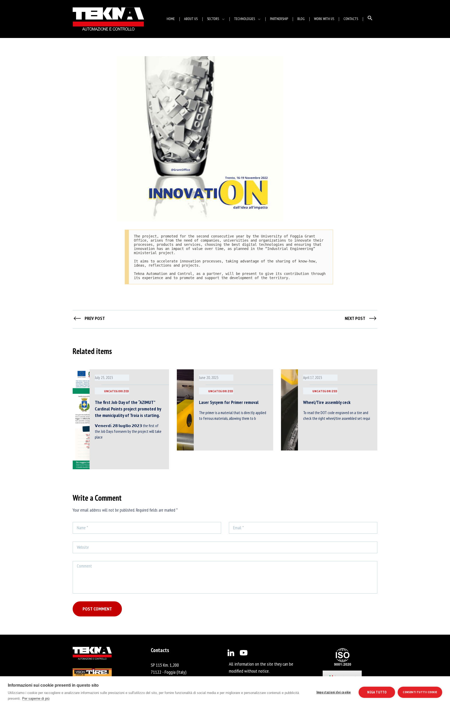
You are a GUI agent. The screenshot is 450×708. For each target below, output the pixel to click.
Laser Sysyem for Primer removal (229, 402)
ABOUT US (191, 18)
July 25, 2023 (104, 377)
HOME (171, 18)
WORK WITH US (324, 18)
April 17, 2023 (312, 377)
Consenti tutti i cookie (420, 692)
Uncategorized (116, 391)
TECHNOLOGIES (244, 18)
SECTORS (213, 18)
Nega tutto (376, 692)
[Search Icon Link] (370, 19)
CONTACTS (350, 18)
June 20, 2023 (208, 377)
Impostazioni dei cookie (333, 692)
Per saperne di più (35, 698)
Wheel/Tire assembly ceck (327, 402)
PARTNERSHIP (279, 18)
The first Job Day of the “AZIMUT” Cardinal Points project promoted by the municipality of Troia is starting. (128, 408)
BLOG (301, 18)
